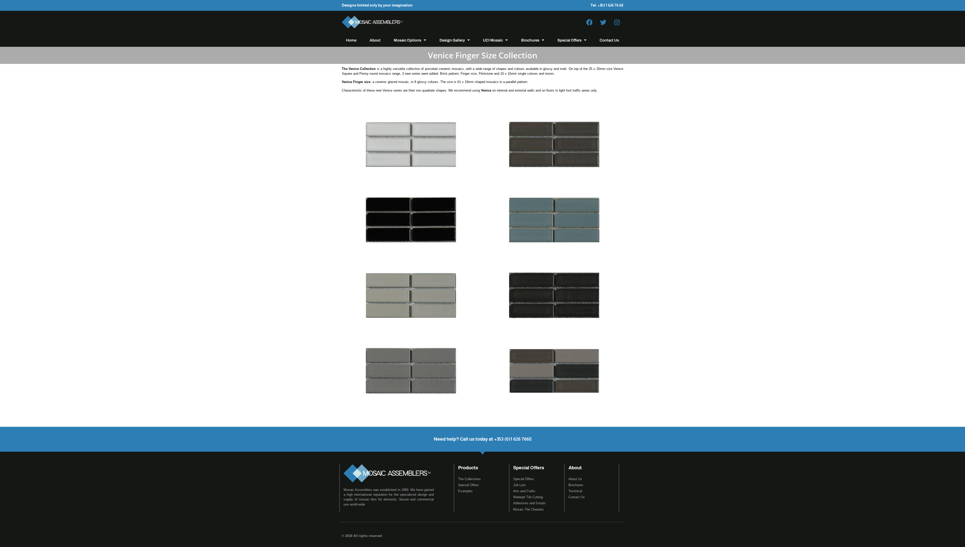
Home (351, 40)
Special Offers (569, 40)
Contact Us (609, 40)
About (375, 40)
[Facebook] (589, 22)
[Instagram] (617, 22)
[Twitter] (603, 22)
